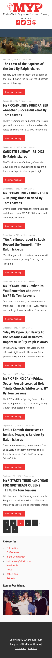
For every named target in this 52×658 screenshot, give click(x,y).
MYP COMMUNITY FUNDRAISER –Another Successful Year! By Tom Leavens (25, 110)
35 (6, 529)
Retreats (10, 578)
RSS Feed (32, 648)
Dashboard (20, 648)
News (9, 569)
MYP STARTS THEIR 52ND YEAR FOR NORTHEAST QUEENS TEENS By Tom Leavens (25, 485)
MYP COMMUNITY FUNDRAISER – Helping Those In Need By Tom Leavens (25, 198)
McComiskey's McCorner (18, 560)
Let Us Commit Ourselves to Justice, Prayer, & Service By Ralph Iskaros (23, 435)
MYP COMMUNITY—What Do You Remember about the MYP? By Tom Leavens (23, 291)
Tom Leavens (26, 59)
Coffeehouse (12, 552)
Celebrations (12, 548)
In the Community (15, 556)
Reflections (12, 573)
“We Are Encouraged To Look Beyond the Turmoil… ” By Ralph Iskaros (24, 244)
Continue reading (13, 92)
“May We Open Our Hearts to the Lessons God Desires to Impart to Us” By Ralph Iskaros (25, 337)
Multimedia (12, 565)
